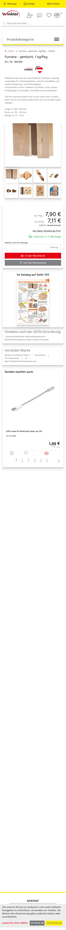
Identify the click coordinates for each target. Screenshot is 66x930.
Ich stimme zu (54, 923)
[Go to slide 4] (34, 459)
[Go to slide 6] (47, 459)
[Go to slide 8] (22, 461)
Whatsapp (12, 4)
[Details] (12, 453)
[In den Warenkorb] (47, 453)
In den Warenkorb (35, 255)
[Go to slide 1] (16, 459)
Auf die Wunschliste (34, 262)
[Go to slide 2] (22, 459)
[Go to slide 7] (16, 461)
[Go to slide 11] (41, 461)
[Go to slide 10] (34, 461)
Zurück (10, 51)
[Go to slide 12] (47, 461)
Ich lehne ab (37, 923)
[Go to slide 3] (28, 459)
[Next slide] (58, 461)
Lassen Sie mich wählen (15, 923)
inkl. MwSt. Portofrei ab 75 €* (47, 231)
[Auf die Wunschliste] (26, 453)
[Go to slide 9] (28, 461)
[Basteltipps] (39, 15)
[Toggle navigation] (56, 39)
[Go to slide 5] (41, 459)
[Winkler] (28, 69)
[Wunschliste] (49, 15)
